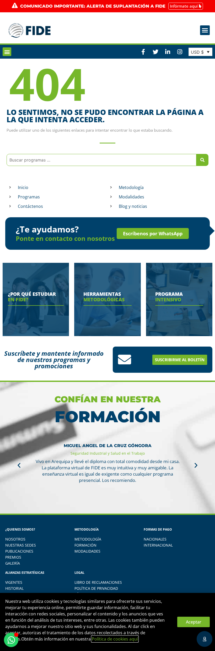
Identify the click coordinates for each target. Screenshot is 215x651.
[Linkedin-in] (167, 51)
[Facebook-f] (143, 51)
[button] (205, 30)
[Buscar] (202, 160)
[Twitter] (155, 51)
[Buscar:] (101, 160)
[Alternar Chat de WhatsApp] (11, 640)
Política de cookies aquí (115, 639)
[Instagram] (179, 51)
